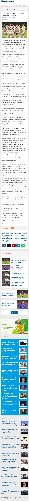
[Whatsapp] (23, 245)
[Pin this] (14, 245)
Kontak (24, 497)
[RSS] (12, 228)
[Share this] (4, 245)
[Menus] (27, 1)
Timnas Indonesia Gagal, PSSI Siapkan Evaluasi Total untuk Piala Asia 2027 (18, 260)
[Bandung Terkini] (8, 1)
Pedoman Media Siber (12, 498)
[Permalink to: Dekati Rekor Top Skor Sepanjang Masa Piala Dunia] (6, 273)
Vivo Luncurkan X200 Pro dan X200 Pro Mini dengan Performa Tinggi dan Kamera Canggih (8, 237)
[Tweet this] (9, 245)
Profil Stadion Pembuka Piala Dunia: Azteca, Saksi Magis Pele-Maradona (18, 284)
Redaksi (19, 497)
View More (14, 313)
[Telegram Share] (18, 245)
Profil (14, 497)
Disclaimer (3, 498)
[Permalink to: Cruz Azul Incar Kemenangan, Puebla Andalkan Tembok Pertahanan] (6, 267)
